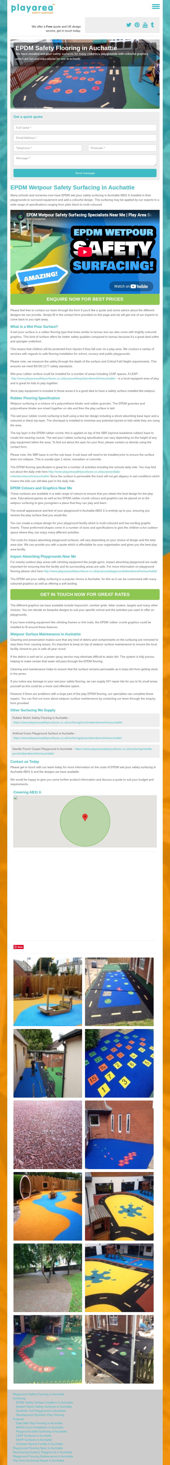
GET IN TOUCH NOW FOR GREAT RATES (85, 594)
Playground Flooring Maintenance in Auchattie (43, 1456)
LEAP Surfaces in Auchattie (34, 1435)
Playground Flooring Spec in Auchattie (38, 1448)
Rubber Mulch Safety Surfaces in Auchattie (44, 1406)
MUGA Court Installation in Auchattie (39, 1427)
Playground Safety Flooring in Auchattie (38, 1394)
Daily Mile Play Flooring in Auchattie (39, 1423)
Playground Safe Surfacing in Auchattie (41, 1431)
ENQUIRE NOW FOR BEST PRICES (85, 299)
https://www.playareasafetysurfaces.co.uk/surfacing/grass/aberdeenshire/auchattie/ (67, 738)
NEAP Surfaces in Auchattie (34, 1439)
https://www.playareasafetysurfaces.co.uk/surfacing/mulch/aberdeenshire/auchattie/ (68, 722)
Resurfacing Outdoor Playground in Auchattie (42, 1452)
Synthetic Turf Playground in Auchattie (41, 1410)
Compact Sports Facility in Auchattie (39, 1444)
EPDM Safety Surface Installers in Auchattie (44, 1402)
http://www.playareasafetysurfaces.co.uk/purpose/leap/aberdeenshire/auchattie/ (63, 378)
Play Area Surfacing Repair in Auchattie (38, 1460)
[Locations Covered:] (12, 6)
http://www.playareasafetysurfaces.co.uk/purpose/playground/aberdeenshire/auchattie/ (100, 571)
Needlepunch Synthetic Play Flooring (40, 1415)
